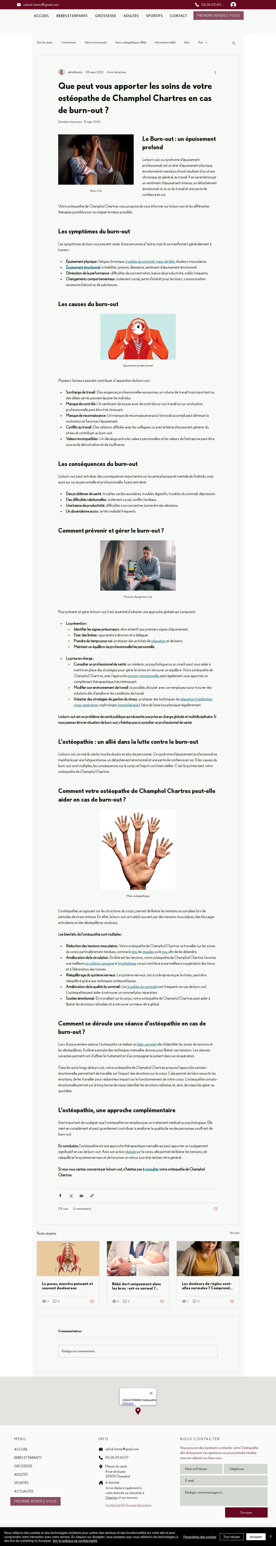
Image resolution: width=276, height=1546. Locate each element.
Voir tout (234, 1233)
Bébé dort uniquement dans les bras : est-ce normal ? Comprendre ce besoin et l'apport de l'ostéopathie (136, 1286)
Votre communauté (96, 42)
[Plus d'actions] (215, 72)
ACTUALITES (23, 1491)
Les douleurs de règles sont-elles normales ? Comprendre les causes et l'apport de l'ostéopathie (208, 1285)
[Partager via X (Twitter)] (71, 1196)
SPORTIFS (21, 1483)
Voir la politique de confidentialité (75, 1540)
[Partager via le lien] (92, 1196)
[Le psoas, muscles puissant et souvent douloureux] (68, 1258)
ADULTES (21, 1474)
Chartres (111, 1497)
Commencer (68, 42)
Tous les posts (45, 42)
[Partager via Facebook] (60, 1196)
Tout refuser (231, 1537)
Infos (187, 42)
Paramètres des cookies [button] (199, 1537)
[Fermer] (270, 1537)
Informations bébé (165, 42)
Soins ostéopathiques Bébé (130, 42)
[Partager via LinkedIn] (81, 1196)
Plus (200, 42)
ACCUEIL (21, 1449)
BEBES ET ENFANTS (28, 1457)
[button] (234, 42)
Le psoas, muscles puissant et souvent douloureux (67, 1285)
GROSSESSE (23, 1466)
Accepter (256, 1537)
